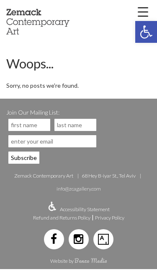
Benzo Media (91, 260)
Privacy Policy (109, 218)
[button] (146, 32)
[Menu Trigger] (142, 11)
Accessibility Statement (85, 209)
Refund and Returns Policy (61, 218)
